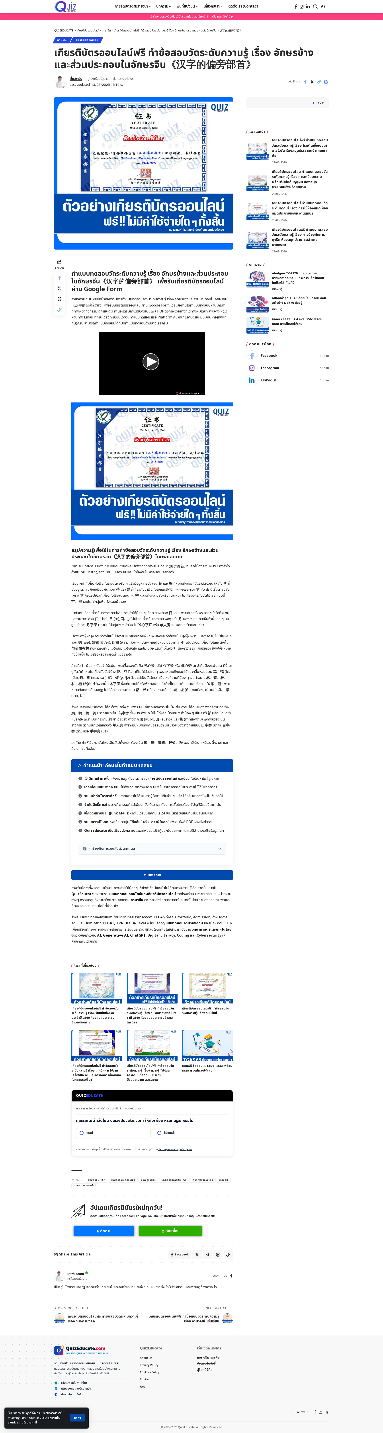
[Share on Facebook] (305, 81)
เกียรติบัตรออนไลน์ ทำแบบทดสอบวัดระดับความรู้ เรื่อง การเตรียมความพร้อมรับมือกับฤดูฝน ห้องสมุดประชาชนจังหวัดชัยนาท (300, 179)
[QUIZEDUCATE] (66, 6)
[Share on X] (312, 81)
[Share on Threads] (59, 299)
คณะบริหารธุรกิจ (208, 1357)
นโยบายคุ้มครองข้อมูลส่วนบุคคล (175, 1149)
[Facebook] (296, 6)
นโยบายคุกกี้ (29, 1422)
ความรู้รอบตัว (148, 1180)
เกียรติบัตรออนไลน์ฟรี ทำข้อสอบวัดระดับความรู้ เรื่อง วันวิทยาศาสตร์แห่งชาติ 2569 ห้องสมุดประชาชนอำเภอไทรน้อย (151, 1015)
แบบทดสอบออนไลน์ (85, 1185)
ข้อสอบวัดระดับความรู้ (123, 1180)
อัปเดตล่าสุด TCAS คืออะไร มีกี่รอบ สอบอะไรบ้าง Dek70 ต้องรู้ (299, 300)
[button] (77, 1417)
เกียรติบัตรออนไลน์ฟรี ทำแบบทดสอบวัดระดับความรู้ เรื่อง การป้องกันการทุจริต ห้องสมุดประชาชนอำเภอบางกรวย (300, 237)
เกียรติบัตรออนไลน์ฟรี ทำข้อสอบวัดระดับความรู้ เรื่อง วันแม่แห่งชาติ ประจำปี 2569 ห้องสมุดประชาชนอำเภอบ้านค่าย (95, 1015)
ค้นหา (321, 103)
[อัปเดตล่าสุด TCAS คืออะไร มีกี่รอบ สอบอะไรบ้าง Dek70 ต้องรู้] (257, 304)
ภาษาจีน (62, 40)
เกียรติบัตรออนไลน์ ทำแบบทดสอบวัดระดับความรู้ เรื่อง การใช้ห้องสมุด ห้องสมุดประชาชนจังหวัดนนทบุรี (300, 208)
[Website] (225, 1276)
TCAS (160, 917)
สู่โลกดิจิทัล (204, 1369)
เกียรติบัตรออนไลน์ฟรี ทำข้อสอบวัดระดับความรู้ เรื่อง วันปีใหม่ (205, 1010)
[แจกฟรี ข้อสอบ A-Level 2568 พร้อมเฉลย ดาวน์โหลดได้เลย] (207, 1045)
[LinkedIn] (308, 6)
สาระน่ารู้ (277, 289)
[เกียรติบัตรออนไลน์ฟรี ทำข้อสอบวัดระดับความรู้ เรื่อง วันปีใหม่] (207, 988)
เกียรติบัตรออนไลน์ (86, 40)
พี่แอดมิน (76, 78)
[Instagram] (302, 6)
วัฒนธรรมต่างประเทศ (174, 1180)
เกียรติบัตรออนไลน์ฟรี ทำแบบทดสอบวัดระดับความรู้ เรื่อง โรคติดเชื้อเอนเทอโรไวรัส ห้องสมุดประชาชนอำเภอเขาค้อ (300, 148)
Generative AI (115, 935)
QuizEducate (82, 894)
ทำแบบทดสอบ (152, 875)
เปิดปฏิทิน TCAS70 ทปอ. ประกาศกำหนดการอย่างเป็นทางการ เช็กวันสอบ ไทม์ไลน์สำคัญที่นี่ (298, 278)
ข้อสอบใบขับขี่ (206, 1363)
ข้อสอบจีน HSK (97, 1180)
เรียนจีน (223, 1180)
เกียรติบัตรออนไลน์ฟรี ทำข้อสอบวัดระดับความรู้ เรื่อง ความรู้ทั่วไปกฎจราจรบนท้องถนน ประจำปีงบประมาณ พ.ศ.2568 (150, 1073)
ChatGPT (138, 935)
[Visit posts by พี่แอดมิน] (60, 81)
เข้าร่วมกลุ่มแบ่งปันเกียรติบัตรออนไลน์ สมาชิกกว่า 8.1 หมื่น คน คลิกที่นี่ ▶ (191, 16)
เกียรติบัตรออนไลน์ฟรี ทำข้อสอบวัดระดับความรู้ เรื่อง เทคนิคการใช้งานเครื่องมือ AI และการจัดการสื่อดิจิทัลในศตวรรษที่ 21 (96, 1073)
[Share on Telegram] (207, 1254)
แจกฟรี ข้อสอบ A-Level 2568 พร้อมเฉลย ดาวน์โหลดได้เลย (207, 1068)
